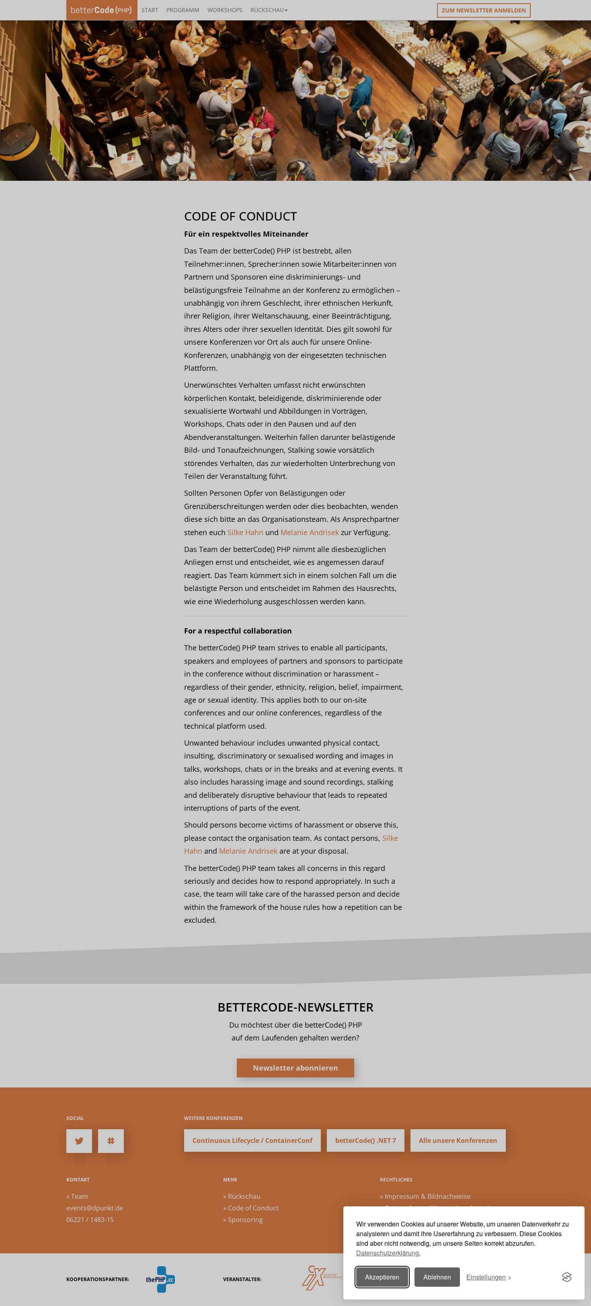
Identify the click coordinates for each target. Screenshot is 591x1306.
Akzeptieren (382, 1276)
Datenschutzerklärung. (388, 1252)
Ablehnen (437, 1276)
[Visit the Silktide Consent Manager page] (567, 1277)
